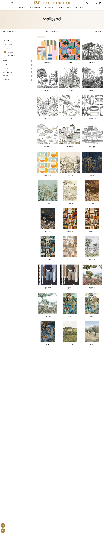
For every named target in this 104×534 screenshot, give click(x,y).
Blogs (82, 8)
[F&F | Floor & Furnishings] (52, 2)
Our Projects (48, 8)
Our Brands (35, 8)
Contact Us (72, 8)
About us (60, 8)
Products (23, 8)
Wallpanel (10, 52)
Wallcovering (11, 55)
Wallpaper (11, 49)
